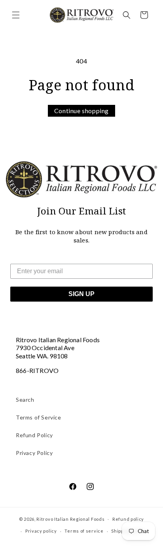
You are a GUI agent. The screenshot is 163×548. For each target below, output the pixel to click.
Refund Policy (34, 435)
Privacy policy (41, 530)
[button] (16, 15)
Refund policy (128, 519)
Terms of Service (38, 417)
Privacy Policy (34, 452)
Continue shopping (81, 110)
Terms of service (83, 530)
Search (25, 399)
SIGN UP (81, 294)
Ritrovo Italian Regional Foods (70, 518)
